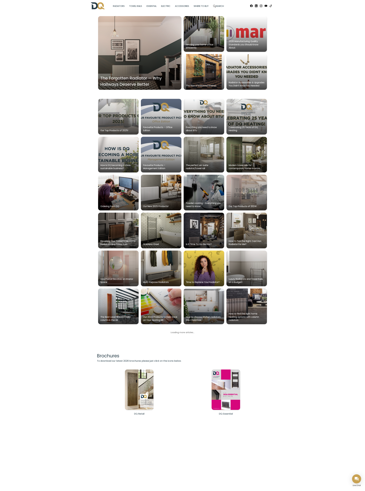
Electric (165, 6)
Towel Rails (135, 6)
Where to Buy (201, 6)
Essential (152, 6)
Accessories (182, 6)
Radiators (119, 6)
